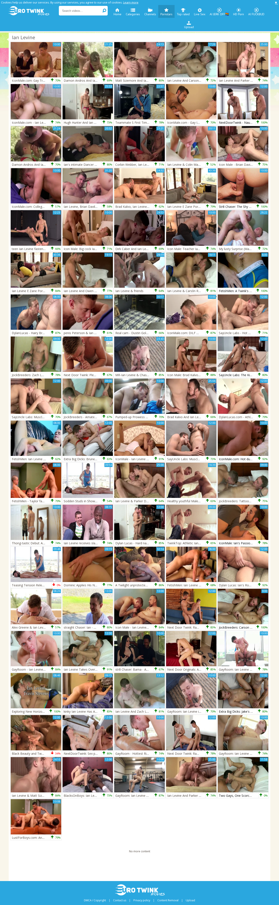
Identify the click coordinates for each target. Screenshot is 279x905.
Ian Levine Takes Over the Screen (87, 669)
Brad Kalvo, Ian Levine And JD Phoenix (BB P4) (148, 207)
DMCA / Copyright (95, 900)
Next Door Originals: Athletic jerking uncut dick (200, 669)
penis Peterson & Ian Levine (83, 333)
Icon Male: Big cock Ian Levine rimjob (90, 249)
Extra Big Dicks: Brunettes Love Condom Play (96, 459)
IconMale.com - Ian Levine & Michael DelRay (43, 122)
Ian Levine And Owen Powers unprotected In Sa (97, 291)
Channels (150, 14)
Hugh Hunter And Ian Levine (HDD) (88, 122)
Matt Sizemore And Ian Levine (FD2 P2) (143, 80)
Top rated (183, 14)
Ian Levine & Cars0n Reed (185, 291)
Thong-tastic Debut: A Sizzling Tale (36, 543)
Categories (133, 14)
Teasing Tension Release (29, 585)
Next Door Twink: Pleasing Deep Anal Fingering (97, 375)
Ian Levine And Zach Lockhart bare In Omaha (147, 711)
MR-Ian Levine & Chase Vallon (136, 375)
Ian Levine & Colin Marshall (186, 164)
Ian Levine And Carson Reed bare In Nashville (199, 80)
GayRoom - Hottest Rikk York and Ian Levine (146, 753)
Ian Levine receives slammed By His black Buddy (98, 543)
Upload (189, 27)
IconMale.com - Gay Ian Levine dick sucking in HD (202, 122)
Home (117, 14)
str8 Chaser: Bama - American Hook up (142, 669)
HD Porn (238, 14)
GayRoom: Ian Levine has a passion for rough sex (150, 795)
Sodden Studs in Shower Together (88, 501)
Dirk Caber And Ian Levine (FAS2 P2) (140, 249)
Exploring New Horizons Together (36, 711)
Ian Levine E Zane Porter (184, 207)
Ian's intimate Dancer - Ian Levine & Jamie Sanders (99, 164)
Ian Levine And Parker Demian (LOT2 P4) (248, 80)
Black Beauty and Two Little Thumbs (38, 753)
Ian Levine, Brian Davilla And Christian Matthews (98, 207)
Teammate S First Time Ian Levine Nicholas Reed (150, 122)
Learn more (130, 2)
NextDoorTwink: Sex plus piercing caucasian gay (98, 753)
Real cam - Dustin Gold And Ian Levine (142, 333)
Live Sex (199, 14)
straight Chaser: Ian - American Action (90, 627)
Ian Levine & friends (129, 291)
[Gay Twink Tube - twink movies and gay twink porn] (33, 10)
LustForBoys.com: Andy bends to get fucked (43, 838)
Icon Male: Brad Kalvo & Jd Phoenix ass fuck (198, 375)
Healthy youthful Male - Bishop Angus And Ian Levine (204, 501)
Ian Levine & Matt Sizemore (31, 795)
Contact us (119, 900)
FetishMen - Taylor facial (29, 501)
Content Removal (168, 900)
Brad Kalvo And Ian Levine (185, 417)
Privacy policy (141, 900)
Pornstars (166, 14)
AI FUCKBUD (256, 14)
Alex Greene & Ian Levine (29, 627)
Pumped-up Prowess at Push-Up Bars (142, 417)
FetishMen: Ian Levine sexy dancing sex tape (43, 459)
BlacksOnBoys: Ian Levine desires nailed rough (96, 795)
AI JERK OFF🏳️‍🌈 (219, 14)
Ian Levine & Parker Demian (135, 501)
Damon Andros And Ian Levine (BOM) (90, 80)
